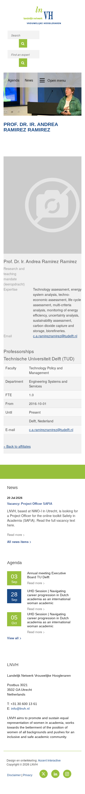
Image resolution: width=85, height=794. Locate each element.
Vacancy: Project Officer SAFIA (29, 503)
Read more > (16, 534)
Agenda (13, 80)
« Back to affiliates (17, 446)
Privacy (27, 775)
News (29, 80)
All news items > (19, 541)
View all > (14, 638)
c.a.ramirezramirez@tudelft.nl (55, 336)
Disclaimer (14, 775)
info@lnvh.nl (20, 708)
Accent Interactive (49, 760)
